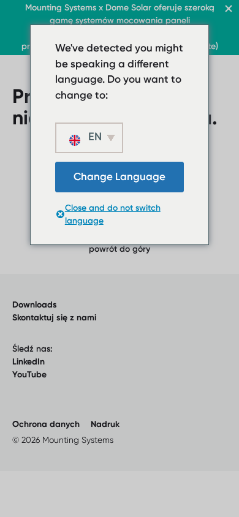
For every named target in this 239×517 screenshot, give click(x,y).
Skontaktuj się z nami (54, 317)
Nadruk (105, 424)
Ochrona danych (46, 424)
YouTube (29, 374)
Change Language (119, 176)
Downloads (34, 305)
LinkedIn (28, 362)
